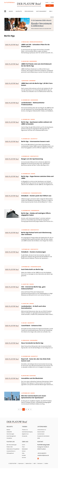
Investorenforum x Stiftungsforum (11, 452)
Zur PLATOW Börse (9, 2)
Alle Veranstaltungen (12, 444)
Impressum (21, 463)
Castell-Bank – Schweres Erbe (31, 326)
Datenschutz (29, 463)
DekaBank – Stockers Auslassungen (33, 252)
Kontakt (24, 455)
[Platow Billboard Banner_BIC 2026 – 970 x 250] (29, 24)
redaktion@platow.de (43, 455)
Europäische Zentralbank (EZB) (43, 437)
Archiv (23, 444)
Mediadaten (25, 449)
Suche (46, 2)
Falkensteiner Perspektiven (13, 449)
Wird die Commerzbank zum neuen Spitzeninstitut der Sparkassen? (33, 397)
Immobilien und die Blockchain (32, 378)
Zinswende (24, 436)
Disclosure (39, 463)
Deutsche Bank (40, 431)
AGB (35, 463)
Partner (24, 451)
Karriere (24, 457)
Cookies (46, 463)
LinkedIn (38, 458)
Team (23, 446)
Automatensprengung (27, 431)
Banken (11, 11)
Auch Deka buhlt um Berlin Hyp (32, 269)
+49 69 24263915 (41, 453)
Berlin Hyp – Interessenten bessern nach (35, 141)
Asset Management (41, 11)
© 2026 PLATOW (12, 463)
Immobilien (52, 11)
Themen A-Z (25, 429)
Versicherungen (29, 11)
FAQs (23, 453)
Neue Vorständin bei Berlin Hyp (32, 343)
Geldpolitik (19, 11)
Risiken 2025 (10, 446)
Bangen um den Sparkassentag (32, 159)
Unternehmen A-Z (41, 429)
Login (52, 2)
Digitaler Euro (25, 434)
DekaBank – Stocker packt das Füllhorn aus (36, 196)
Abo (50, 5)
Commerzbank (40, 434)
